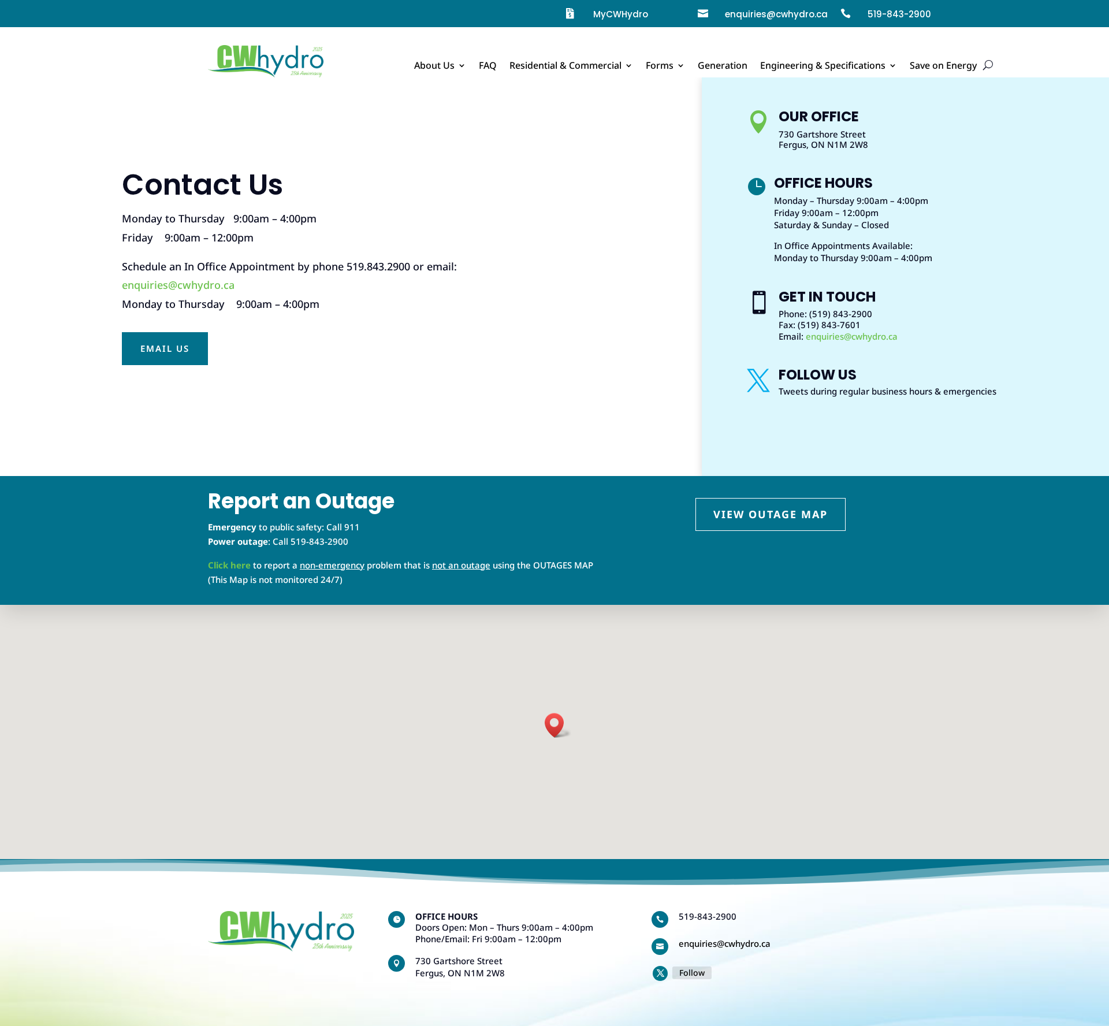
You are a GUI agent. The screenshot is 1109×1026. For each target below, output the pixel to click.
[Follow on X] (660, 973)
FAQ (488, 66)
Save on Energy (943, 66)
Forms (659, 66)
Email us (164, 348)
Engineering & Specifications (822, 66)
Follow (692, 972)
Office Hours (823, 182)
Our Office (819, 116)
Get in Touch (827, 296)
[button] (558, 725)
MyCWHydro (620, 14)
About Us (434, 66)
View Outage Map (770, 514)
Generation (722, 66)
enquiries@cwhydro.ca (178, 285)
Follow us (818, 374)
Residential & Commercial (565, 66)
